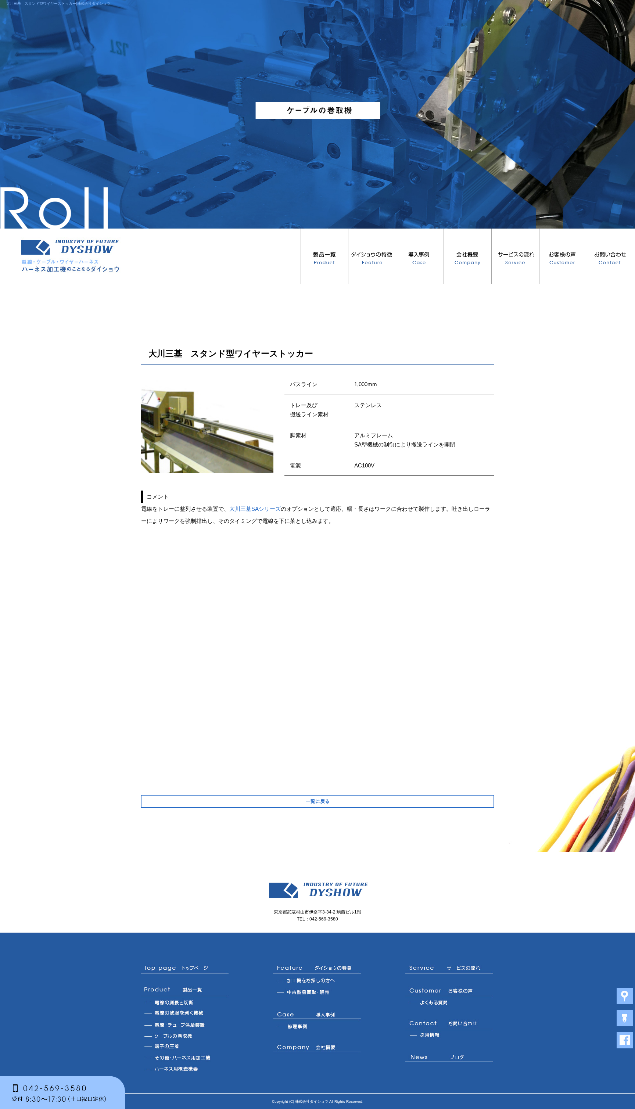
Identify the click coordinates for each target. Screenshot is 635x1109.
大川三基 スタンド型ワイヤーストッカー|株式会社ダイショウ (58, 3)
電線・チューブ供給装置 (185, 1024)
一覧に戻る (318, 801)
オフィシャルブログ (449, 1058)
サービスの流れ (515, 256)
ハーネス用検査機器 (185, 1068)
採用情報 (449, 1035)
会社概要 (468, 256)
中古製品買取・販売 (317, 993)
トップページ (185, 968)
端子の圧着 (185, 1046)
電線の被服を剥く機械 (185, 1013)
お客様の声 (563, 256)
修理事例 (317, 1026)
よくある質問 (449, 1002)
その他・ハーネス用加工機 (185, 1057)
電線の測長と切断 (185, 1002)
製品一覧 (324, 256)
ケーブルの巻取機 (185, 1035)
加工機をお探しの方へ (317, 981)
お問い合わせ (611, 256)
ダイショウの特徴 (372, 256)
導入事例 (420, 256)
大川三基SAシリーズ (255, 509)
